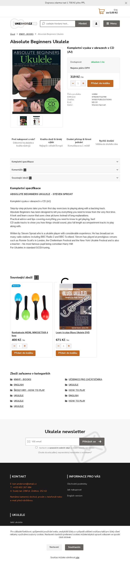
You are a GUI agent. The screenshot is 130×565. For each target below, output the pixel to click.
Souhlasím (74, 547)
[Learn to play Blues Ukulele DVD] (75, 307)
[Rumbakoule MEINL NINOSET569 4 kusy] (31, 307)
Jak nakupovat (74, 489)
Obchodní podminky (77, 483)
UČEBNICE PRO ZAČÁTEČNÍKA (85, 379)
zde (77, 557)
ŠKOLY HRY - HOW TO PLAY (29, 390)
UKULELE (73, 384)
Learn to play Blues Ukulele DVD (73, 332)
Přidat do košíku (100, 83)
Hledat (83, 23)
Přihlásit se (89, 441)
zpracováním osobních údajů (59, 448)
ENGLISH (19, 384)
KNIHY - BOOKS (26, 34)
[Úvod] (24, 23)
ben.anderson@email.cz (25, 483)
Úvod (12, 34)
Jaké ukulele (16, 522)
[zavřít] (126, 3)
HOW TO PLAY (77, 390)
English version (74, 495)
